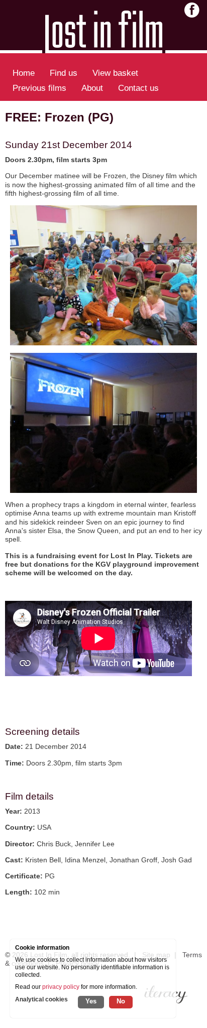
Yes (90, 1001)
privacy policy (60, 986)
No (121, 1001)
